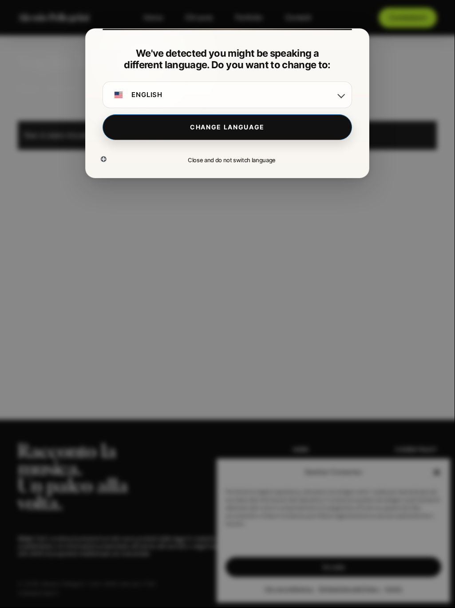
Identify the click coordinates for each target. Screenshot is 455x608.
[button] (436, 472)
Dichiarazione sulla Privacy (350, 588)
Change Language (227, 127)
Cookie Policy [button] (416, 449)
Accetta (333, 567)
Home (27, 88)
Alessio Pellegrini (54, 17)
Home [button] (301, 449)
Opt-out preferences (289, 588)
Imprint (393, 588)
